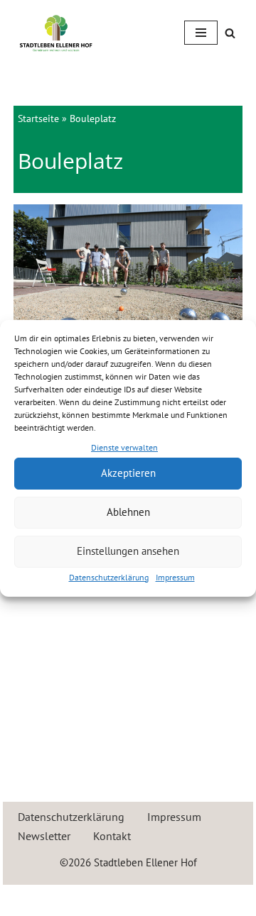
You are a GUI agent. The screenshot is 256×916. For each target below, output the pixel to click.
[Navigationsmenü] (201, 33)
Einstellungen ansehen (128, 551)
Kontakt (112, 836)
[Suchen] (230, 33)
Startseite (38, 118)
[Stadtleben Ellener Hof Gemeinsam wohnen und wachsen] (56, 33)
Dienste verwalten (124, 447)
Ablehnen (128, 512)
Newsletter (44, 836)
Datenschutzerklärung (109, 577)
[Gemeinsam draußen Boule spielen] (128, 281)
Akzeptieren (128, 473)
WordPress (179, 898)
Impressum (175, 577)
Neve (66, 898)
